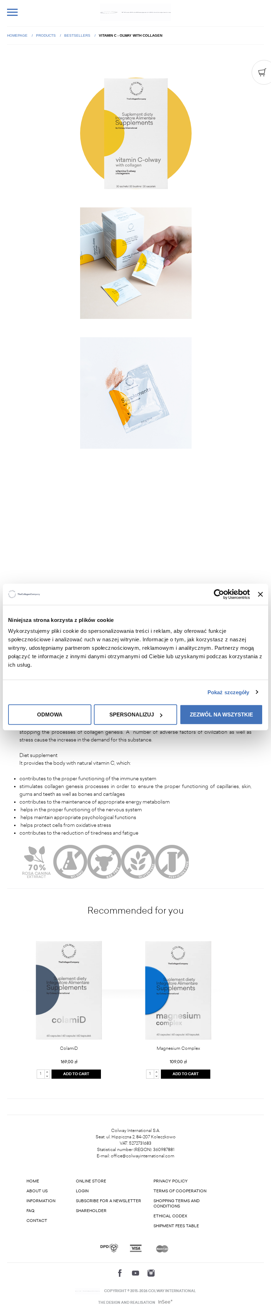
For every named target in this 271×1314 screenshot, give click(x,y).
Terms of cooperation (179, 1191)
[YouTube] (135, 1273)
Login (82, 1191)
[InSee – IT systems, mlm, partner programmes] (164, 1303)
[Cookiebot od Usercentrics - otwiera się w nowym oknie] (219, 594)
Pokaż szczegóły (228, 692)
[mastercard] (162, 1248)
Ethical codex (170, 1216)
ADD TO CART (76, 1074)
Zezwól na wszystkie (221, 714)
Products (46, 35)
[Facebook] (120, 1273)
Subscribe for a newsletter (108, 1201)
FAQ (30, 1211)
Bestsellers (77, 35)
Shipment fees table (176, 1226)
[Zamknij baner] (260, 594)
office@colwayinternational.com (142, 1155)
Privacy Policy (170, 1181)
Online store (91, 1181)
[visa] (136, 1248)
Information (40, 1201)
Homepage (18, 35)
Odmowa (49, 714)
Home (32, 1181)
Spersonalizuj (131, 714)
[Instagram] (151, 1273)
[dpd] (109, 1248)
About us (37, 1191)
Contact (36, 1220)
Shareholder (91, 1211)
